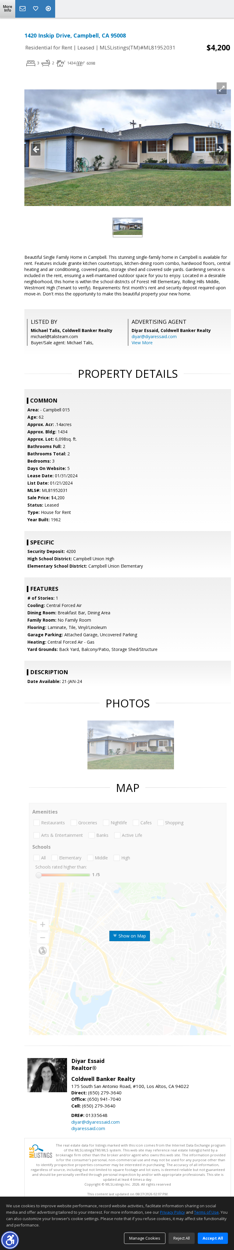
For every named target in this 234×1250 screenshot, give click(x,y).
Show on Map (131, 936)
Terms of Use (206, 1212)
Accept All (213, 1238)
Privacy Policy (172, 1212)
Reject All (181, 1238)
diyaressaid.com (88, 1128)
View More (142, 342)
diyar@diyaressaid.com (154, 336)
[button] (10, 1240)
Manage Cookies (144, 1238)
